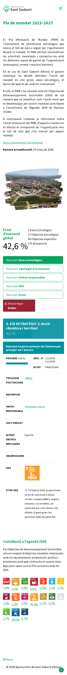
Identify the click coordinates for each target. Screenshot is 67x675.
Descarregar (15, 306)
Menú (9, 659)
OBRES (28, 378)
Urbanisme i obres (35, 406)
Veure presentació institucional (23, 142)
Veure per (24, 260)
